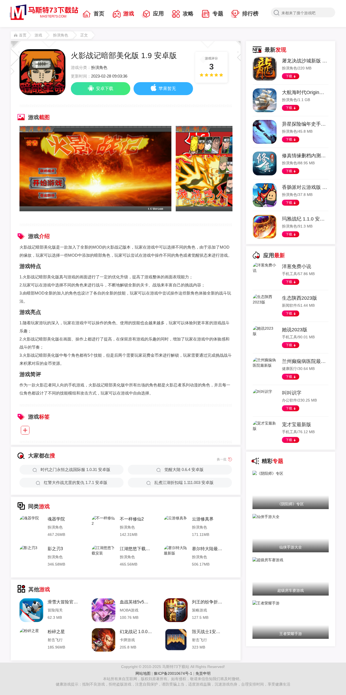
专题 (217, 13)
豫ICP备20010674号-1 (173, 673)
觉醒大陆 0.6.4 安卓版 (184, 469)
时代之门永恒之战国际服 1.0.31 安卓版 (75, 469)
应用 (158, 13)
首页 (99, 13)
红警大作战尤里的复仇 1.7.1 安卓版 (75, 482)
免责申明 (203, 673)
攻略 (188, 13)
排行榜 (250, 13)
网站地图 (143, 673)
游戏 (128, 13)
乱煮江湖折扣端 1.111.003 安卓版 (184, 482)
